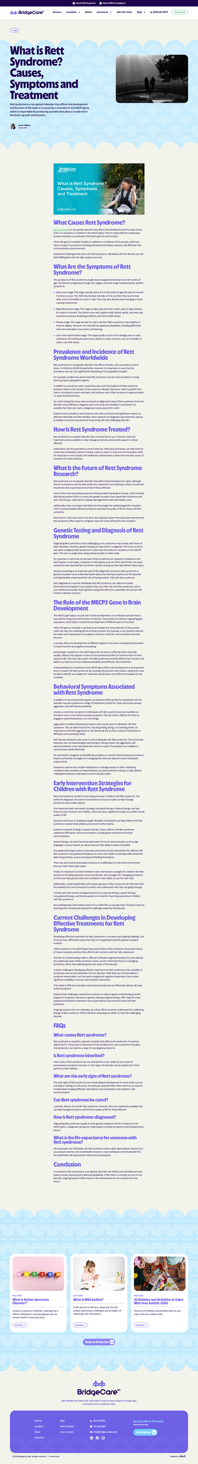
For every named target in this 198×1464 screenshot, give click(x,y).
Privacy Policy (54, 1456)
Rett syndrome (61, 229)
